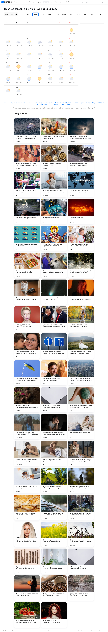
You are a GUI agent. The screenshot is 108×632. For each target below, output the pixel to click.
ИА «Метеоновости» (101, 630)
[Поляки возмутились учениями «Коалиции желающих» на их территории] (81, 507)
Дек (99, 14)
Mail (3, 630)
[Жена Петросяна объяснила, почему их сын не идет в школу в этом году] (27, 346)
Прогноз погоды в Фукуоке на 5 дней (40, 103)
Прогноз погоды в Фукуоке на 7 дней (66, 103)
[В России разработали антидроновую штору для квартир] (81, 561)
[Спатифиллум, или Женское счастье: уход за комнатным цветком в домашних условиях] (54, 561)
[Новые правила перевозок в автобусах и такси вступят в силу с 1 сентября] (54, 211)
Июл (64, 14)
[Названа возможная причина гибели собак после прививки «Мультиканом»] (54, 265)
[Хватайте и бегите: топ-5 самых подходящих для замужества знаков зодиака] (81, 346)
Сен (78, 14)
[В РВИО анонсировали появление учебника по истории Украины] (27, 372)
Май (49, 14)
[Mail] (2, 2)
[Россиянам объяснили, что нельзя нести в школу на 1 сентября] (81, 238)
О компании (8, 630)
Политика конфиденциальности (55, 630)
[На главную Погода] (8, 2)
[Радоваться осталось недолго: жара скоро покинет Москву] (54, 507)
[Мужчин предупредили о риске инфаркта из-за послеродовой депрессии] (81, 453)
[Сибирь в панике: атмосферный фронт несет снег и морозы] (81, 265)
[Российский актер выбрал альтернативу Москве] (54, 372)
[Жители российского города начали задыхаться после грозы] (81, 130)
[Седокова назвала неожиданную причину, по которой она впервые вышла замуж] (27, 534)
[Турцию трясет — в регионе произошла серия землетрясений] (81, 184)
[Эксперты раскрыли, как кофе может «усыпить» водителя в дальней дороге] (27, 184)
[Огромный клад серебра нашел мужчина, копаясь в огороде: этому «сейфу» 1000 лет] (27, 561)
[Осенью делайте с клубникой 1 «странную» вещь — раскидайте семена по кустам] (27, 615)
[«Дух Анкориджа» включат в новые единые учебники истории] (54, 319)
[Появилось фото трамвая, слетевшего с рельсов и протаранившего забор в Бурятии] (81, 157)
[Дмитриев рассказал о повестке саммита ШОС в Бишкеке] (81, 615)
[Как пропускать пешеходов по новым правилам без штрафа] (27, 211)
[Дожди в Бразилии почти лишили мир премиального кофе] (54, 588)
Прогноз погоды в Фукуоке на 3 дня (15, 103)
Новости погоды (42, 104)
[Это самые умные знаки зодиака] (81, 426)
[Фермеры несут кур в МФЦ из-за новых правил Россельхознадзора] (54, 130)
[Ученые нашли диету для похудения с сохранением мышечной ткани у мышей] (27, 265)
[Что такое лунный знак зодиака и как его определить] (27, 588)
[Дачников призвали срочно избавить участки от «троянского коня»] (54, 480)
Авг (71, 14)
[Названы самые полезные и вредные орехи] (54, 157)
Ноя (92, 14)
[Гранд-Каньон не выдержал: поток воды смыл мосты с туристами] (81, 588)
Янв (21, 14)
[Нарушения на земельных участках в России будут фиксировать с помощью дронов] (54, 399)
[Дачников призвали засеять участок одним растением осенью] (54, 534)
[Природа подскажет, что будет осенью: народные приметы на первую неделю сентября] (27, 157)
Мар (35, 14)
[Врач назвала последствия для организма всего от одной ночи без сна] (54, 426)
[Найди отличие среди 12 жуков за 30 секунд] (27, 238)
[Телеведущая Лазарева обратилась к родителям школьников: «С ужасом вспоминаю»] (27, 319)
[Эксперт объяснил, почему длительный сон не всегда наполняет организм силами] (54, 453)
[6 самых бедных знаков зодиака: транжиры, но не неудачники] (27, 453)
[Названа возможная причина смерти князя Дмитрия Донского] (81, 480)
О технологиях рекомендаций (72, 630)
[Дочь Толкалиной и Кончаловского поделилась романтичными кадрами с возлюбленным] (54, 615)
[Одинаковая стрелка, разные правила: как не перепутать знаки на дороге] (54, 346)
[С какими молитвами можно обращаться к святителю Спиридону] (54, 238)
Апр (42, 14)
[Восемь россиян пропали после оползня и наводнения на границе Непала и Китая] (81, 372)
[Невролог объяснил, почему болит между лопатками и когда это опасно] (54, 184)
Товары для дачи (66, 104)
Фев (28, 14)
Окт (85, 14)
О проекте (43, 630)
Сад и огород (54, 104)
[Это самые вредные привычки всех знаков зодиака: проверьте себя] (81, 292)
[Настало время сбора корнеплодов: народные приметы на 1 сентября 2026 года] (27, 399)
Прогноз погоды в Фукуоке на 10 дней (92, 103)
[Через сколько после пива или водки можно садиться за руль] (27, 292)
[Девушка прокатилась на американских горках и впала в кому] (81, 534)
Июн (57, 14)
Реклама (14, 630)
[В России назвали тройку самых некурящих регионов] (27, 480)
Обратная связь (84, 630)
